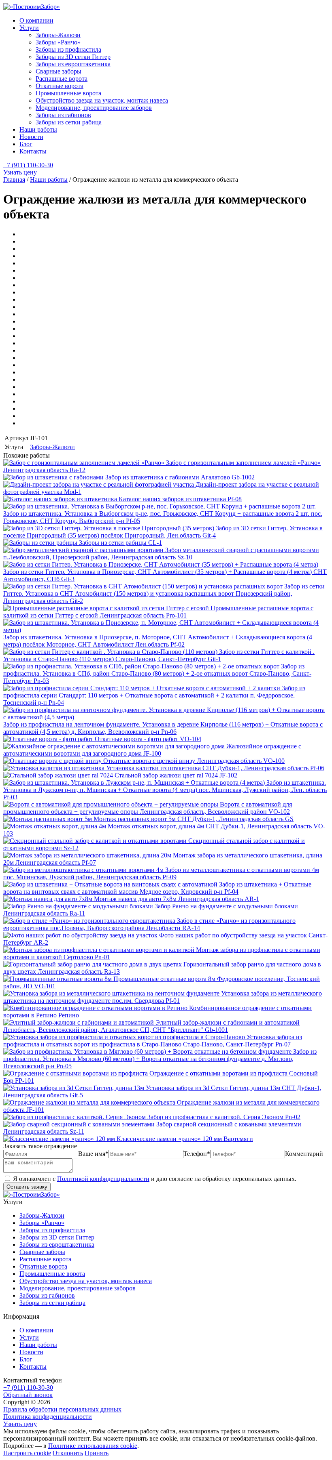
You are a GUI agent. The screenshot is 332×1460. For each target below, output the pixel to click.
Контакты (33, 151)
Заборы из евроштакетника (73, 64)
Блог (25, 144)
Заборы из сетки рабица (69, 122)
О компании (36, 20)
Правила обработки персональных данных (62, 1409)
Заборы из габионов (63, 114)
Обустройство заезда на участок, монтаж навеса (102, 100)
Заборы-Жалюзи (58, 35)
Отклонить (68, 1452)
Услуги (29, 27)
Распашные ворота (61, 78)
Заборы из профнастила (68, 49)
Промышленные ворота (68, 93)
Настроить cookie (27, 1452)
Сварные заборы (58, 71)
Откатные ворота (59, 85)
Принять (97, 1452)
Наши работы (38, 129)
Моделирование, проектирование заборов (94, 107)
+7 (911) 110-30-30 (28, 165)
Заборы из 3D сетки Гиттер (73, 56)
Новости (31, 136)
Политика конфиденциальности (47, 1416)
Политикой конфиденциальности (103, 1178)
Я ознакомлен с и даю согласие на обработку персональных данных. (153, 1178)
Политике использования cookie (92, 1445)
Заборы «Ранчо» (58, 42)
